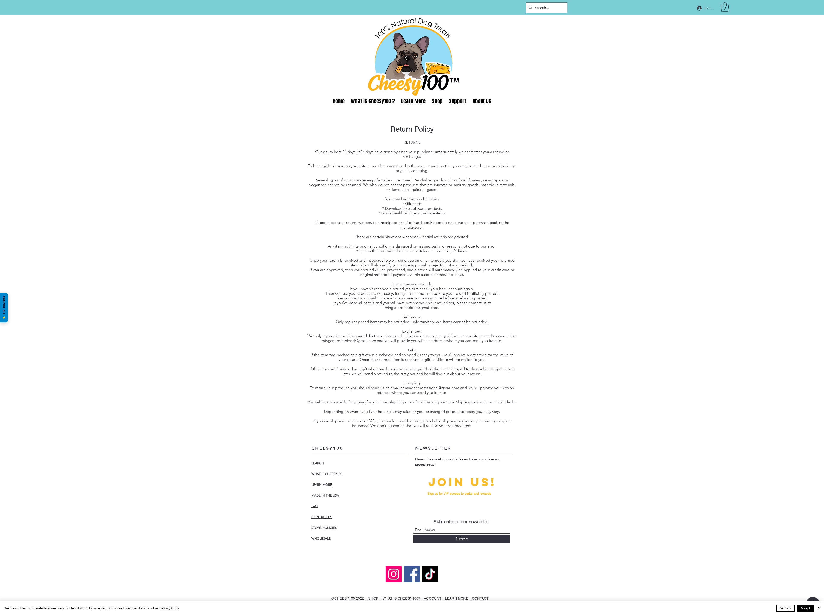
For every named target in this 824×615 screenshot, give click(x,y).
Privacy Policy (169, 608)
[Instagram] (394, 574)
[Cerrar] (818, 608)
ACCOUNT (432, 598)
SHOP (373, 598)
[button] (725, 7)
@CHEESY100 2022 (348, 598)
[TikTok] (430, 574)
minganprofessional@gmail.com (349, 340)
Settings (785, 608)
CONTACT (480, 598)
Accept (805, 608)
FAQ (314, 506)
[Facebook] (412, 574)
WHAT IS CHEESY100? (401, 598)
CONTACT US (321, 517)
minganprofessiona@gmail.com (411, 307)
